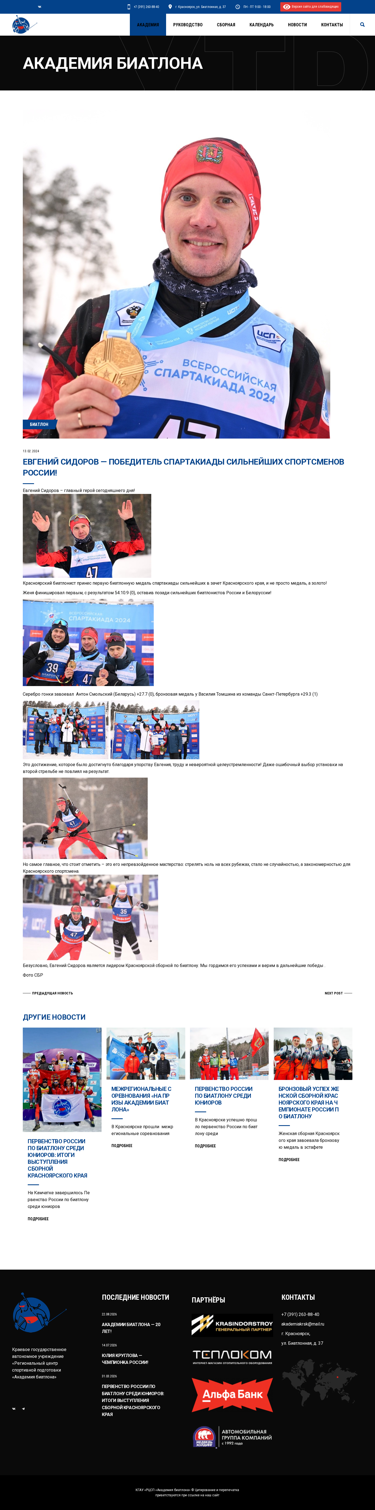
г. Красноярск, (295, 1333)
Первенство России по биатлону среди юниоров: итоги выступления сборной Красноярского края (57, 1158)
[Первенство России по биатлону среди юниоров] (229, 1054)
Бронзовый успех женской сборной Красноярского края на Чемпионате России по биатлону (309, 1103)
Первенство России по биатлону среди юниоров (224, 1096)
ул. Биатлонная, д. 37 (302, 1343)
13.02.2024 (31, 451)
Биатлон (39, 424)
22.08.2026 (109, 1314)
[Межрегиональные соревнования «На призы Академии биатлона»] (146, 1054)
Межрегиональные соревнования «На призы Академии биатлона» (141, 1099)
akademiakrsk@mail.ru (302, 1324)
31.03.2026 (109, 1376)
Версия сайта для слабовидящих (314, 6)
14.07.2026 (109, 1345)
